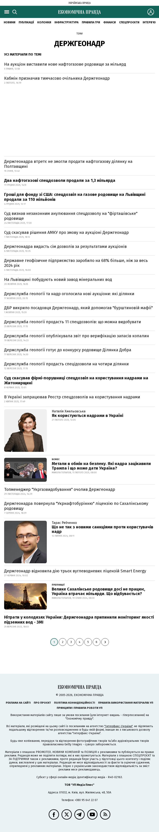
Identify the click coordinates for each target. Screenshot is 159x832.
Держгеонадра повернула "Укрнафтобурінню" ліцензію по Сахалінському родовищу (76, 506)
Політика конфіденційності (74, 702)
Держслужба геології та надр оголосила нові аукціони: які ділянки (69, 293)
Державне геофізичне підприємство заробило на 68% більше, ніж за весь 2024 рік (76, 263)
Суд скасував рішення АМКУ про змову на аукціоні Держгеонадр (66, 232)
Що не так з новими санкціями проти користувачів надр (102, 529)
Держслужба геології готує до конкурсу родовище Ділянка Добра (67, 349)
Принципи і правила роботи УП (79, 707)
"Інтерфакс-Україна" (118, 726)
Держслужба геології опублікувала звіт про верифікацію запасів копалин (76, 335)
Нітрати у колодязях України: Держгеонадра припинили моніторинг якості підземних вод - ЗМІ (79, 620)
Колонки (44, 22)
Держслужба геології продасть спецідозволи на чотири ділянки (66, 363)
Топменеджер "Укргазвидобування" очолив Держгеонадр (59, 489)
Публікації (26, 22)
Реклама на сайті (18, 702)
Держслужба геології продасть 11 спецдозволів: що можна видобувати (72, 321)
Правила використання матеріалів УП (125, 702)
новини (9, 22)
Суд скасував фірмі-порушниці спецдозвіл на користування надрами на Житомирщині (76, 380)
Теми (79, 33)
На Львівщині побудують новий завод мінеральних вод (58, 279)
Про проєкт (42, 702)
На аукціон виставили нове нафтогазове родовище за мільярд (65, 64)
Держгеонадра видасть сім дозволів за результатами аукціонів (65, 246)
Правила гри (91, 22)
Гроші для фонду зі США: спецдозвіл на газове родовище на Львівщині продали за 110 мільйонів (74, 197)
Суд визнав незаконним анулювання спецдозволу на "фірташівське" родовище (70, 216)
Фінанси (109, 22)
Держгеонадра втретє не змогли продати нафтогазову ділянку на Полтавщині (68, 164)
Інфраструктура (66, 22)
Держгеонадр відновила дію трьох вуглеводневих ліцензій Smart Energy (75, 570)
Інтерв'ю (149, 22)
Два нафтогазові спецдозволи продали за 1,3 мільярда (59, 180)
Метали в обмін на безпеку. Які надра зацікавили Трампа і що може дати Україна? (101, 466)
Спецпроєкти (129, 22)
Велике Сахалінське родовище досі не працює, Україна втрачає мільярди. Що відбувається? (98, 591)
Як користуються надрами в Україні (87, 415)
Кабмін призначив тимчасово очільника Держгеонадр (57, 78)
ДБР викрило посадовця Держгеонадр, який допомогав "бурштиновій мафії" (78, 307)
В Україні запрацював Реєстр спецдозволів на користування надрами (72, 396)
